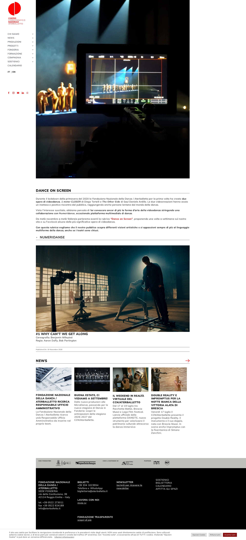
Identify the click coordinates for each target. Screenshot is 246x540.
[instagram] (13, 93)
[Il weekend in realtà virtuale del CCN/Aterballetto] (130, 379)
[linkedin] (23, 93)
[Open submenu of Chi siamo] (32, 34)
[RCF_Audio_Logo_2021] (167, 461)
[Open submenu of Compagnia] (32, 57)
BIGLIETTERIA (164, 482)
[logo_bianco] (17, 2)
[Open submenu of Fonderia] (32, 49)
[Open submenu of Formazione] (32, 53)
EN (13, 72)
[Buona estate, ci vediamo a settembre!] (92, 379)
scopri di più (84, 519)
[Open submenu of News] (32, 38)
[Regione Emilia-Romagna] (86, 462)
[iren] (156, 462)
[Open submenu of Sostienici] (32, 61)
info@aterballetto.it (49, 508)
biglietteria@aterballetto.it (93, 491)
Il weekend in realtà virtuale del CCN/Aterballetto (128, 399)
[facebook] (9, 93)
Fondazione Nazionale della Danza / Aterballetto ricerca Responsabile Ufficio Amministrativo (53, 401)
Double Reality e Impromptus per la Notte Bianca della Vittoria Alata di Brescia (166, 402)
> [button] (188, 361)
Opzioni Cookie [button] (199, 535)
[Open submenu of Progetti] (32, 45)
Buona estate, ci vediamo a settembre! (91, 396)
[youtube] (18, 93)
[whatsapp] (27, 93)
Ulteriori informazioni (64, 537)
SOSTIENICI (162, 479)
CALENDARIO (163, 485)
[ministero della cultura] (127, 462)
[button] (113, 237)
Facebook (51, 221)
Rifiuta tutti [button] (215, 535)
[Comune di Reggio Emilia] (63, 461)
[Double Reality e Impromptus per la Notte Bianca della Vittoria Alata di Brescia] (169, 379)
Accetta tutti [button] (229, 535)
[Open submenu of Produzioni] (32, 41)
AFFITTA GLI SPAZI (167, 488)
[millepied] (113, 288)
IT (9, 72)
